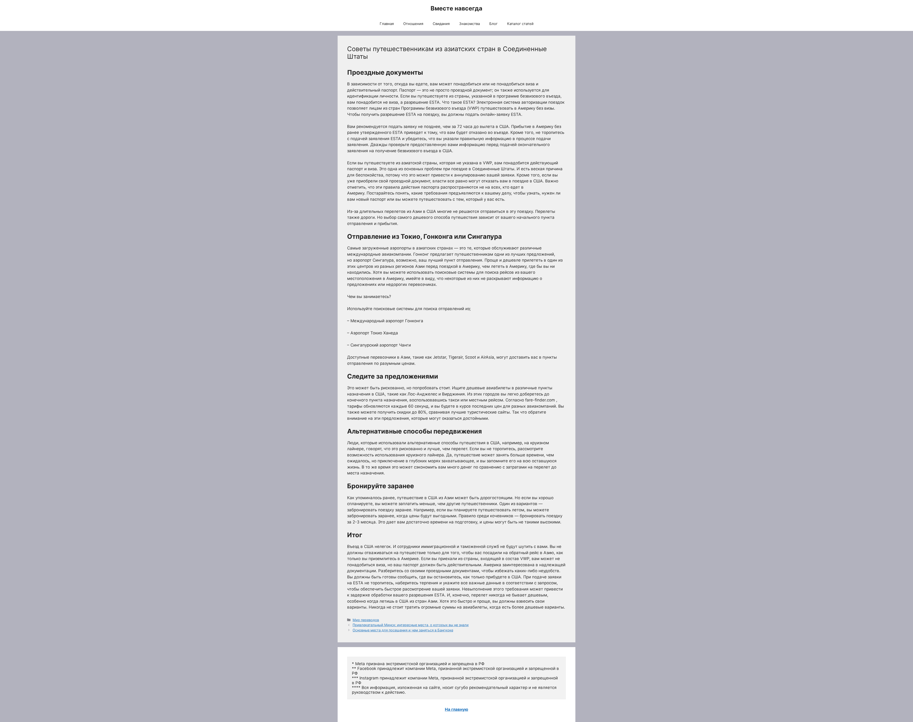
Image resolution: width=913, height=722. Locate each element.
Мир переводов (366, 620)
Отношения (413, 23)
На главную (456, 709)
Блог (493, 23)
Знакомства (469, 23)
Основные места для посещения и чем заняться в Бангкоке (403, 630)
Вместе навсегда (456, 8)
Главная (387, 23)
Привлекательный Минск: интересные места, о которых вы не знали (411, 625)
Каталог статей (520, 23)
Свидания (441, 23)
